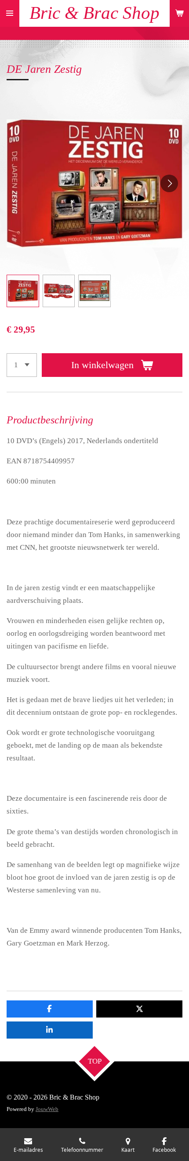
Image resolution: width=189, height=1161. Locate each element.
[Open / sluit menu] (9, 13)
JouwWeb (47, 1109)
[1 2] (22, 365)
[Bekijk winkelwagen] (179, 13)
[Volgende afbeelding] (169, 183)
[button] (23, 291)
